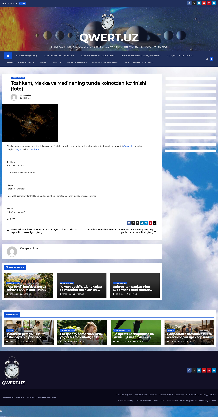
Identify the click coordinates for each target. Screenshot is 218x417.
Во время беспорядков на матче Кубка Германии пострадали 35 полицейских (135, 337)
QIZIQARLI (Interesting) (180, 56)
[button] (207, 59)
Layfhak (10, 330)
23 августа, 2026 (16, 341)
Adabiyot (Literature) (20, 62)
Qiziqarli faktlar (17, 78)
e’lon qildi (127, 146)
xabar (31, 149)
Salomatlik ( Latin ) (68, 330)
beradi (37, 149)
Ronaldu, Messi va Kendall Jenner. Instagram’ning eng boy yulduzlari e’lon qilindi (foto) (120, 231)
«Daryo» (17, 149)
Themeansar (51, 398)
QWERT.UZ (109, 37)
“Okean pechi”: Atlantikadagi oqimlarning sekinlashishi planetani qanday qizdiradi (81, 290)
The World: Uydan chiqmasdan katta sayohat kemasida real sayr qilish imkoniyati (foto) (44, 231)
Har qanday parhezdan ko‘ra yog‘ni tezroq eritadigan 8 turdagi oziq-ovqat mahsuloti (81, 337)
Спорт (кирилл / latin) (122, 330)
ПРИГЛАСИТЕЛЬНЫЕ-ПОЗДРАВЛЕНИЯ (140, 56)
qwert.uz (27, 95)
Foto (56, 62)
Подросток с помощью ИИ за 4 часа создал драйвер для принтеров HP (189, 337)
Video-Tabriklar (76, 62)
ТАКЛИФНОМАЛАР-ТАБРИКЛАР (97, 56)
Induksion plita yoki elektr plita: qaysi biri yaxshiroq (25, 335)
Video (42, 62)
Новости (171, 330)
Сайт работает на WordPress (13, 398)
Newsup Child (35, 398)
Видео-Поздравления (105, 62)
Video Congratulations (139, 62)
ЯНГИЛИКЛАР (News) (26, 56)
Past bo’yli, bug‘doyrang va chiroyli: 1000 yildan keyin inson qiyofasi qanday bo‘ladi (27, 290)
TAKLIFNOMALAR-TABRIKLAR (59, 56)
